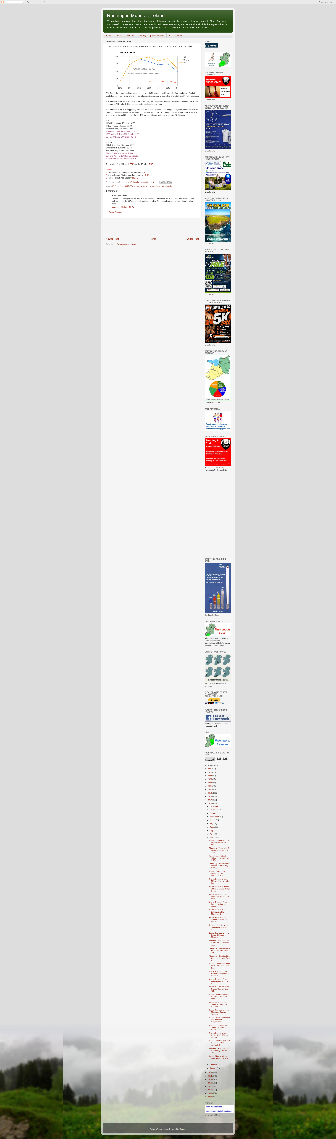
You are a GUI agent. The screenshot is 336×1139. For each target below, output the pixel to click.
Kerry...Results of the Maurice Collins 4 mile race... (219, 896)
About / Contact (175, 35)
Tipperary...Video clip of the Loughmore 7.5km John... (219, 850)
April (212, 834)
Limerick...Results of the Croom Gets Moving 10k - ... (219, 989)
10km (121, 186)
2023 (210, 779)
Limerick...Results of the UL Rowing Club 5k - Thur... (219, 1051)
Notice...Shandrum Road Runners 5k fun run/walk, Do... (219, 1043)
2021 (210, 786)
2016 (127, 186)
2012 (210, 1083)
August (213, 820)
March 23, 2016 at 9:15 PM (123, 207)
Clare (132, 186)
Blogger (183, 1129)
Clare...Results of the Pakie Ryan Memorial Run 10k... (219, 973)
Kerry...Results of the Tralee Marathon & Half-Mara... (218, 1004)
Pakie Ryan (160, 186)
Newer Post (112, 238)
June (212, 827)
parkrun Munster (157, 35)
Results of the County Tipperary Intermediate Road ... (219, 1027)
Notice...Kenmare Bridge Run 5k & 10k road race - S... (219, 997)
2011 (210, 1086)
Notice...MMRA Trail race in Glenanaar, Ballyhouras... (219, 1020)
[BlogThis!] (163, 182)
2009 (210, 1093)
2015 (210, 1072)
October (213, 813)
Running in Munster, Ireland (136, 15)
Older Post (193, 238)
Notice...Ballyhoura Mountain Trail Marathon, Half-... (217, 873)
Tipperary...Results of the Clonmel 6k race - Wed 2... (219, 958)
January (213, 1068)
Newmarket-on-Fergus (145, 186)
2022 (210, 783)
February (214, 1065)
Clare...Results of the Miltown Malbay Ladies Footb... (219, 881)
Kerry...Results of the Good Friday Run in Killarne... (218, 920)
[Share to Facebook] (168, 182)
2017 (210, 800)
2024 (210, 776)
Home (108, 35)
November (214, 810)
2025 (210, 772)
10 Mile (115, 186)
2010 (210, 1090)
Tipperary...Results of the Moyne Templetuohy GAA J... (219, 866)
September (214, 817)
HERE (131, 164)
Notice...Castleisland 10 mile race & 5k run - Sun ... (219, 842)
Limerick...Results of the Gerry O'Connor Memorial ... (219, 935)
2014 (210, 1076)
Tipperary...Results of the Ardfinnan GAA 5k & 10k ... (219, 950)
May (212, 831)
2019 (210, 793)
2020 (210, 789)
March (213, 837)
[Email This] (160, 182)
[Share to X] (165, 182)
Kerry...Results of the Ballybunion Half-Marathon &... (218, 912)
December (214, 806)
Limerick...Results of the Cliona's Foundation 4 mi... (219, 943)
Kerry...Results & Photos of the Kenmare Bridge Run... (219, 889)
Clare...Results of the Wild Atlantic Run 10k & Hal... (219, 981)
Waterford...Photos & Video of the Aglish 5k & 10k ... (219, 858)
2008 (210, 1097)
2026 (210, 769)
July (212, 824)
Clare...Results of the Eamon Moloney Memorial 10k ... (218, 904)
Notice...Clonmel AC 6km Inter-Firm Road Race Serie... (219, 966)
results (169, 186)
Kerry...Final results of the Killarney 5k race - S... (219, 1058)
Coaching (142, 35)
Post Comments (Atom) (126, 244)
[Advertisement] (153, 228)
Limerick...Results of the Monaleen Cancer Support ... (219, 1012)
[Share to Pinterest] (170, 182)
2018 (210, 796)
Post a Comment (116, 212)
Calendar (119, 35)
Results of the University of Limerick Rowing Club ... (219, 927)
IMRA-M (130, 35)
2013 (210, 1079)
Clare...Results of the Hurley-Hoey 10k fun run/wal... (218, 1035)
